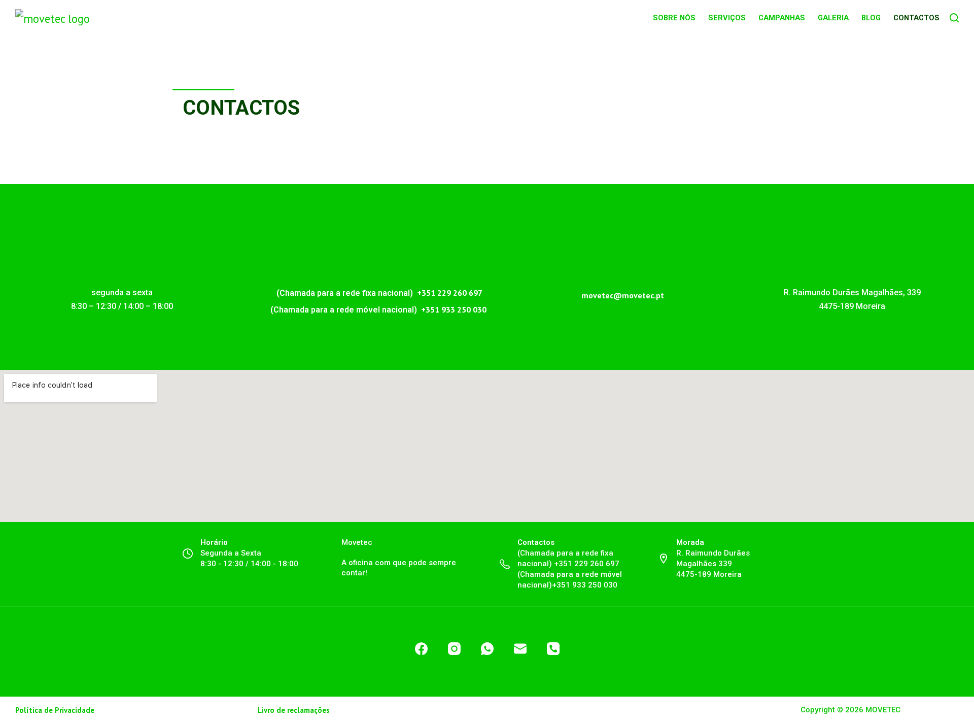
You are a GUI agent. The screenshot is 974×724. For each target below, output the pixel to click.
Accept (661, 711)
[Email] (520, 648)
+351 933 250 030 (454, 309)
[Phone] (553, 648)
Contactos (916, 17)
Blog (871, 17)
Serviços (727, 17)
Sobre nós (674, 17)
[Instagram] (454, 648)
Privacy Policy (600, 711)
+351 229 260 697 (448, 293)
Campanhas (781, 17)
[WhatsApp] (487, 648)
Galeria (833, 17)
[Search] (954, 17)
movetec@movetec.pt (622, 295)
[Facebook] (421, 648)
